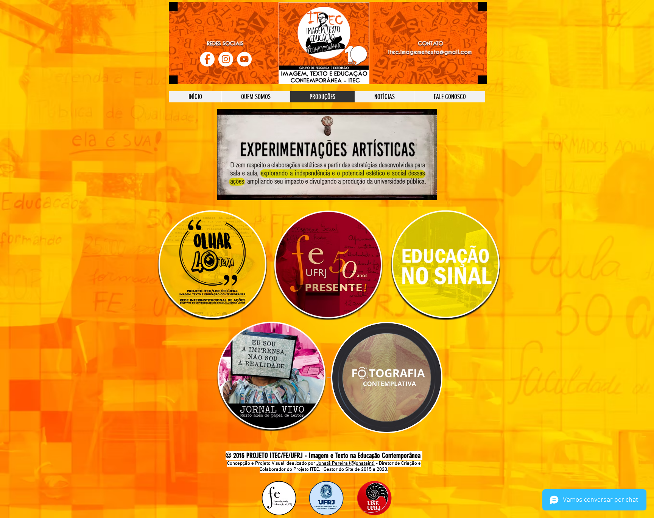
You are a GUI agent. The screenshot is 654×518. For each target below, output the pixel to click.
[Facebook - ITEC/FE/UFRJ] (207, 59)
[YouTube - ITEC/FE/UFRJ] (244, 59)
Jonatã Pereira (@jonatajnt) (345, 464)
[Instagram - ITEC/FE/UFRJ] (225, 59)
